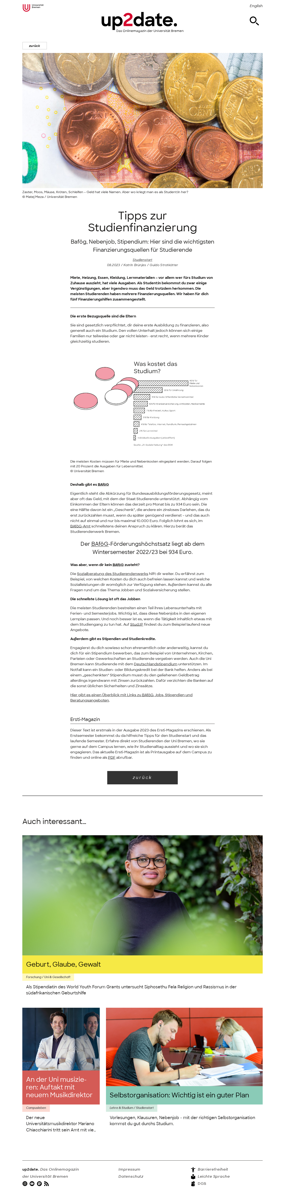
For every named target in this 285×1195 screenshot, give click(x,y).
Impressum (129, 1169)
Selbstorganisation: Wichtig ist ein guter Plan (179, 1095)
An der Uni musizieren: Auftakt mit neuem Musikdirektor (59, 1087)
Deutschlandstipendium (155, 664)
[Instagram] (25, 1183)
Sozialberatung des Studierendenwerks (112, 573)
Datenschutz (131, 1176)
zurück (34, 46)
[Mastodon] (40, 1183)
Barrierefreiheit (212, 1169)
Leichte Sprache (213, 1176)
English (256, 6)
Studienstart (142, 260)
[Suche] (254, 21)
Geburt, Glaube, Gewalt (63, 964)
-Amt (80, 526)
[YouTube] (32, 1183)
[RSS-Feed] (47, 1183)
